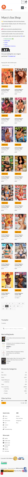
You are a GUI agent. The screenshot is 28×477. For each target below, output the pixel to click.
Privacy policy (4, 468)
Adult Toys (6, 388)
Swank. (5, 44)
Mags (2, 384)
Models (6, 391)
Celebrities (6, 381)
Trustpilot (3, 323)
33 (22, 303)
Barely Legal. (7, 40)
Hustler (6, 42)
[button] (26, 7)
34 (3, 306)
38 (17, 306)
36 (10, 306)
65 (10, 308)
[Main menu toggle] (22, 7)
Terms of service (11, 468)
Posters (6, 393)
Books (2, 377)
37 (14, 306)
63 (3, 308)
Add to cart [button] (4, 86)
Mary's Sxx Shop (5, 386)
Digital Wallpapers (5, 379)
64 (6, 308)
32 (19, 303)
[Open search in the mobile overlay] (14, 328)
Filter (4, 402)
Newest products (8, 38)
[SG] (2, 372)
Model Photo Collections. (10, 46)
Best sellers (3, 374)
